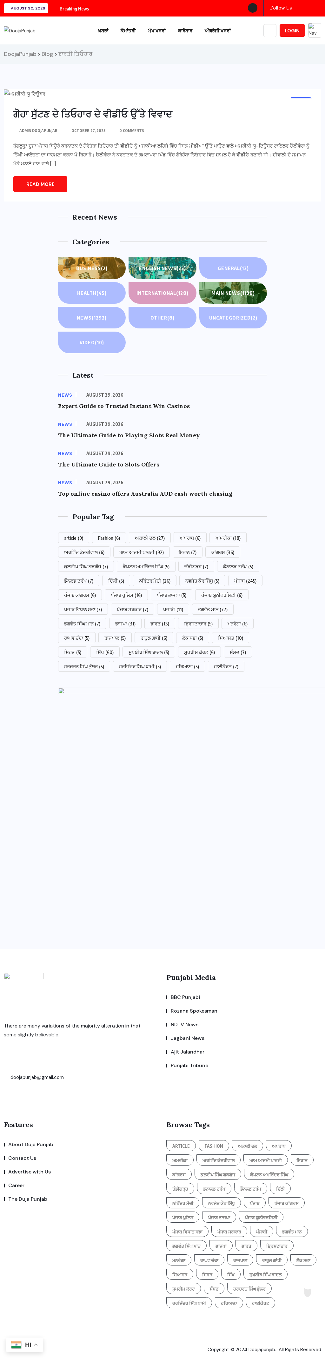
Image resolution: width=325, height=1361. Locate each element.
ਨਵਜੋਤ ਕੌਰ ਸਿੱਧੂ (202, 581)
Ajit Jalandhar (187, 1051)
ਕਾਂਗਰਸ (222, 552)
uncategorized (233, 317)
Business (92, 268)
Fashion (109, 538)
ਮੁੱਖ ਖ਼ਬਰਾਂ (157, 30)
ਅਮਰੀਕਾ (228, 538)
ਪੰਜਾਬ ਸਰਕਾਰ (132, 609)
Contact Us (22, 1158)
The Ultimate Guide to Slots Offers (108, 464)
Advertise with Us (29, 1171)
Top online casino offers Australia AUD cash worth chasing (145, 493)
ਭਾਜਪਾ (125, 623)
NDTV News (184, 1024)
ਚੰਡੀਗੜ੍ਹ (196, 566)
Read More (40, 184)
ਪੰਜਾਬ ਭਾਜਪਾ (171, 595)
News (92, 317)
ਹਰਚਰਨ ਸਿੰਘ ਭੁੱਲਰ (84, 666)
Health (92, 293)
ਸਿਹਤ (72, 652)
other (162, 317)
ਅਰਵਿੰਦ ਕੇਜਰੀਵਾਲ (84, 552)
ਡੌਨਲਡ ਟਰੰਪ (78, 581)
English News (162, 268)
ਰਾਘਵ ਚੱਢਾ (77, 638)
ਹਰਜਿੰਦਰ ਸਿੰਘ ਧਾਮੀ (140, 666)
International (162, 293)
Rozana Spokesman (194, 1011)
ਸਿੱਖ (105, 652)
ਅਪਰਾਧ (190, 538)
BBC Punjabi (185, 997)
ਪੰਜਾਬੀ (173, 609)
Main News (233, 293)
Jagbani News (187, 1038)
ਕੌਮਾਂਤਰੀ (128, 30)
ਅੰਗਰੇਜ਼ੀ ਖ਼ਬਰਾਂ (218, 30)
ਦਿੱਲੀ (116, 581)
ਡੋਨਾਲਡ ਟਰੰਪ (238, 566)
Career (16, 1185)
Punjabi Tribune (189, 1065)
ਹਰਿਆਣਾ (187, 666)
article (73, 538)
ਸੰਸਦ (238, 652)
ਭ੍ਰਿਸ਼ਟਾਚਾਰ (198, 623)
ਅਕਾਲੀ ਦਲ (150, 538)
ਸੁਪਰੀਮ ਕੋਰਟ (199, 652)
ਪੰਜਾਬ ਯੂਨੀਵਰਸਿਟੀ (221, 595)
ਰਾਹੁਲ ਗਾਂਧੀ (154, 638)
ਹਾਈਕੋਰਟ (226, 666)
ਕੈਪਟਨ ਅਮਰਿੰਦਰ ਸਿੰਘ (146, 566)
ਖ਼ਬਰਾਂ (103, 30)
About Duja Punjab (30, 1144)
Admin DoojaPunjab (38, 130)
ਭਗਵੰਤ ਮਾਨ (213, 609)
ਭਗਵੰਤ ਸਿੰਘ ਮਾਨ (82, 623)
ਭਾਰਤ (159, 623)
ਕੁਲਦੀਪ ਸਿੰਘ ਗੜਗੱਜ (86, 566)
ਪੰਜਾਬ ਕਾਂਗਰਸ (80, 595)
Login (292, 31)
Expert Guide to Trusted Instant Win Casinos (124, 406)
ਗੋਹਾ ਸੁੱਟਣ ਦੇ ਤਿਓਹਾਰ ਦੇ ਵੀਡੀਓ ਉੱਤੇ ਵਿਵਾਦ (92, 114)
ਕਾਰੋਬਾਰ (185, 30)
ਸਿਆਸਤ (230, 638)
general (233, 268)
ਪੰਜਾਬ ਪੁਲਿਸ (126, 595)
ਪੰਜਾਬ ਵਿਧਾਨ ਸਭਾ (83, 609)
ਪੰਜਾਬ (245, 581)
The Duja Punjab (27, 1199)
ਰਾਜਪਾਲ (115, 638)
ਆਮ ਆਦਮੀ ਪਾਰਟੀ (141, 552)
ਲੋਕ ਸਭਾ (192, 638)
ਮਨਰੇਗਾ (238, 623)
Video (92, 342)
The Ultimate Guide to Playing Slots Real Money (129, 435)
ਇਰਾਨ (187, 552)
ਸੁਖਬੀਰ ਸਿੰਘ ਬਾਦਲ (149, 652)
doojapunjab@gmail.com (36, 1077)
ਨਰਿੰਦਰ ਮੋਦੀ (154, 581)
